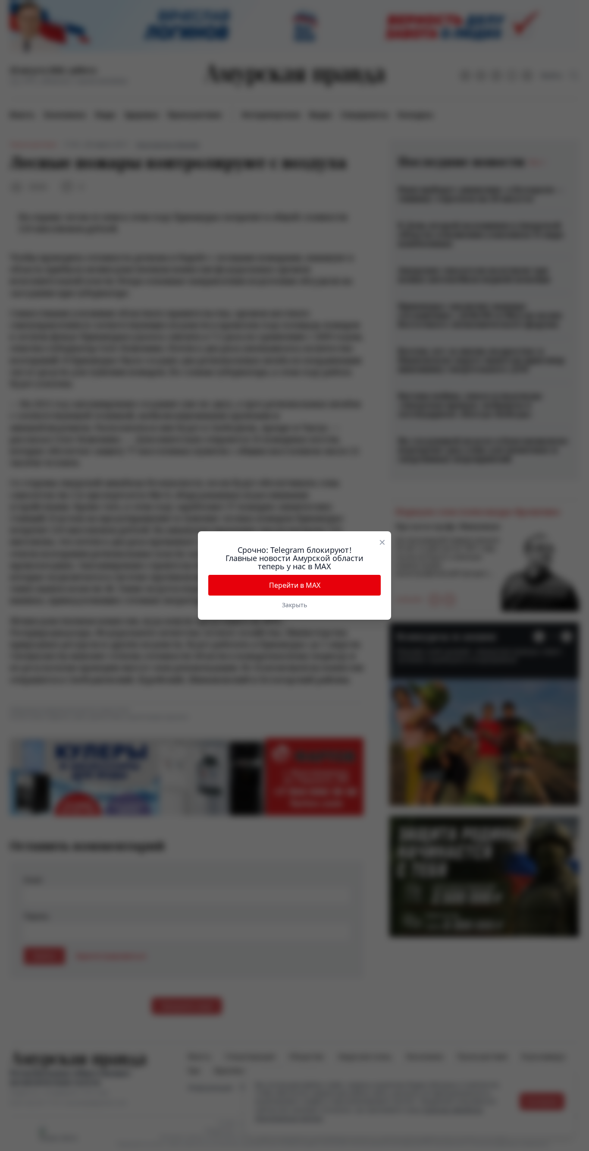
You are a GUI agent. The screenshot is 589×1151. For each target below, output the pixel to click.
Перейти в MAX (294, 585)
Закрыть (294, 605)
